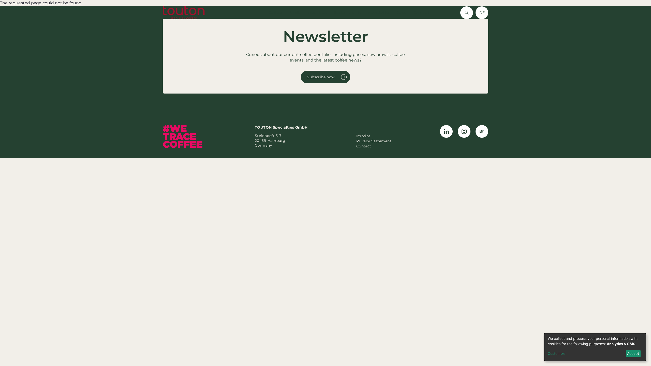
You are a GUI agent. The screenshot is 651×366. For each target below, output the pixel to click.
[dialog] (595, 347)
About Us (317, 12)
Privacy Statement (373, 141)
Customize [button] (556, 353)
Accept (633, 353)
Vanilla (295, 12)
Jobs (401, 12)
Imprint (363, 136)
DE (482, 12)
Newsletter (379, 12)
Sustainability (347, 12)
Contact (421, 12)
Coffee (275, 12)
